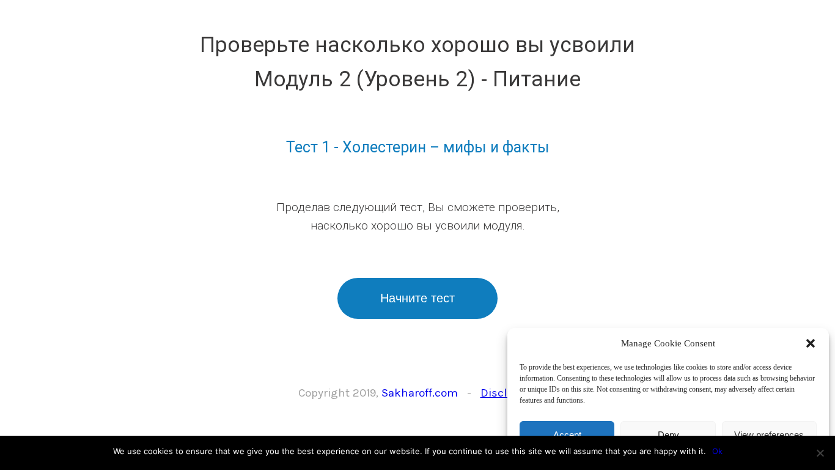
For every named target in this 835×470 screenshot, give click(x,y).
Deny (668, 435)
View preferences (769, 435)
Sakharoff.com (419, 393)
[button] (810, 343)
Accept (567, 435)
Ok (717, 451)
